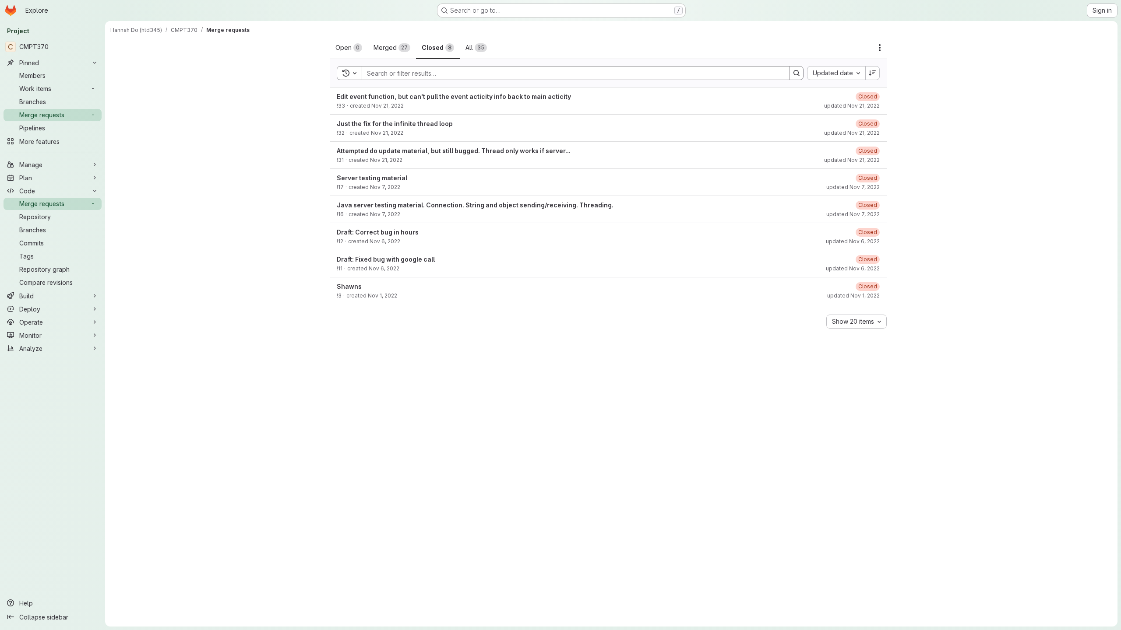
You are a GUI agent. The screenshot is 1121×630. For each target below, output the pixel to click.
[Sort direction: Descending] (873, 73)
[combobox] (836, 73)
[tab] (349, 48)
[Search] (797, 73)
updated (852, 105)
